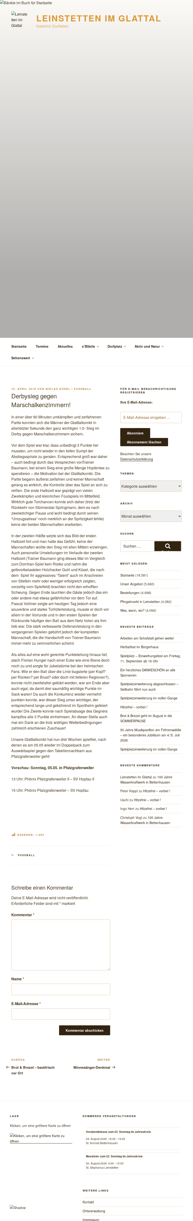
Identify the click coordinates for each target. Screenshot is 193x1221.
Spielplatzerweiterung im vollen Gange (148, 698)
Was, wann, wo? (132, 610)
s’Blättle (88, 346)
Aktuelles (65, 346)
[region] (41, 1184)
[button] (41, 1193)
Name (17, 979)
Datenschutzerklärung (136, 459)
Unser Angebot (131, 584)
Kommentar (22, 914)
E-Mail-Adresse (26, 1003)
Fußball (27, 855)
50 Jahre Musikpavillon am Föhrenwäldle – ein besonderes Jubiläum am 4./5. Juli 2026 (150, 735)
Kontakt (88, 1202)
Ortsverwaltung (94, 1211)
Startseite (19, 346)
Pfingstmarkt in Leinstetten (140, 601)
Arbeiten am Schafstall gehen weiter (147, 638)
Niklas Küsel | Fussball (69, 389)
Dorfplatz (115, 346)
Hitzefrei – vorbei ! (133, 707)
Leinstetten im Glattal (98, 18)
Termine (42, 346)
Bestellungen (130, 592)
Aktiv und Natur (147, 346)
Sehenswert (20, 357)
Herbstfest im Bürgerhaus (139, 646)
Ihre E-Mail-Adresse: (136, 402)
